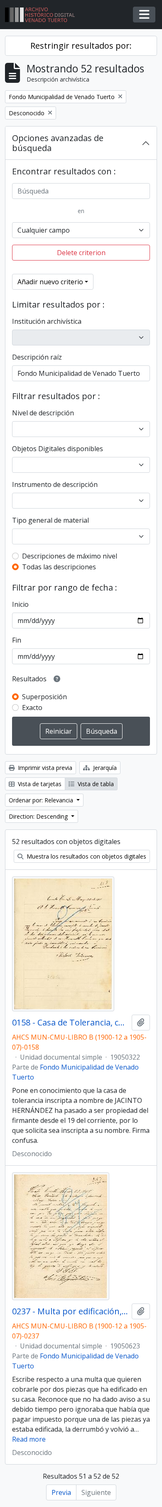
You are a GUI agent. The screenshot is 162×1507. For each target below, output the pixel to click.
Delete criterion (81, 252)
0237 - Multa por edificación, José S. (70, 1311)
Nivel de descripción (43, 412)
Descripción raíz (37, 357)
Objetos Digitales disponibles (57, 448)
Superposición (44, 696)
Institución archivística (46, 321)
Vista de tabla (95, 784)
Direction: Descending (39, 816)
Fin (16, 640)
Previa (61, 1492)
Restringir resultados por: (81, 45)
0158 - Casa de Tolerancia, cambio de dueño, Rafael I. (70, 1023)
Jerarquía (104, 768)
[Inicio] (43, 14)
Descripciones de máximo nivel (69, 556)
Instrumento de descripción (55, 484)
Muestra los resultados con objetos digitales (85, 856)
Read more (29, 1439)
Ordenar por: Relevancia (42, 800)
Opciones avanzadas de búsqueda (57, 143)
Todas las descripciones (59, 566)
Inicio (20, 604)
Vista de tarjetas (38, 784)
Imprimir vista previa (44, 768)
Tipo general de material (50, 520)
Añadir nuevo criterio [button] (50, 281)
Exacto (32, 707)
